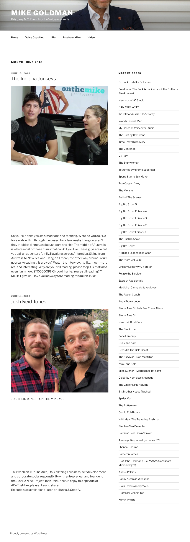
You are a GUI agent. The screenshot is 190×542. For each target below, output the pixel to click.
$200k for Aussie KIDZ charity (137, 114)
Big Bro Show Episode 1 (132, 232)
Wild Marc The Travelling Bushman (139, 419)
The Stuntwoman (129, 162)
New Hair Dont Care (130, 322)
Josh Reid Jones (28, 301)
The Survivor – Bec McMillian (136, 356)
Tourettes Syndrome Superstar (137, 169)
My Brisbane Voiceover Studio (136, 127)
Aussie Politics (127, 472)
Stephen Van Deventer (132, 426)
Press (14, 37)
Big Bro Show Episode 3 (133, 218)
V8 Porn (123, 155)
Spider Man (125, 398)
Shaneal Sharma (128, 447)
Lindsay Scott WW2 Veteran (135, 266)
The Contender (127, 148)
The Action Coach (129, 294)
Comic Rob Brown (129, 412)
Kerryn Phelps (127, 499)
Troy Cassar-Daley (129, 183)
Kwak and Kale (127, 363)
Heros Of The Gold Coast (133, 350)
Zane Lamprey (127, 336)
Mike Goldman (42, 13)
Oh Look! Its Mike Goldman (134, 82)
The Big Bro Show (129, 238)
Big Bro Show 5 (128, 204)
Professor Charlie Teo (131, 492)
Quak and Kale (127, 342)
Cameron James (128, 454)
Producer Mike (72, 37)
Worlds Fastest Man (130, 121)
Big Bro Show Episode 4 (133, 211)
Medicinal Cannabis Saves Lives (138, 287)
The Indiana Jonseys (33, 78)
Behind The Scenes (130, 197)
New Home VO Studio (131, 100)
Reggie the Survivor (130, 273)
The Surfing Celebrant (132, 135)
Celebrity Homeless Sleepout (136, 377)
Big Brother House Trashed (134, 391)
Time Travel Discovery (132, 141)
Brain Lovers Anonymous (133, 485)
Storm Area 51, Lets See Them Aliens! (141, 308)
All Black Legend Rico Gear (135, 252)
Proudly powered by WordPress (28, 533)
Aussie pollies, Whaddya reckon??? (139, 440)
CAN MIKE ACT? (129, 107)
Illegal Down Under (130, 301)
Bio (53, 37)
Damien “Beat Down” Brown (135, 433)
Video (91, 37)
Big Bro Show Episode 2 (133, 225)
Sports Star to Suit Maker (133, 176)
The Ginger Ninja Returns (133, 384)
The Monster (126, 190)
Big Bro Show (127, 245)
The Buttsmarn (128, 405)
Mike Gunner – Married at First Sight (140, 370)
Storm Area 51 (127, 315)
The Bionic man (128, 329)
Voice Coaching (34, 37)
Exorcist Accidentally (131, 280)
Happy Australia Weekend (134, 478)
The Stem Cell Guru (130, 259)
